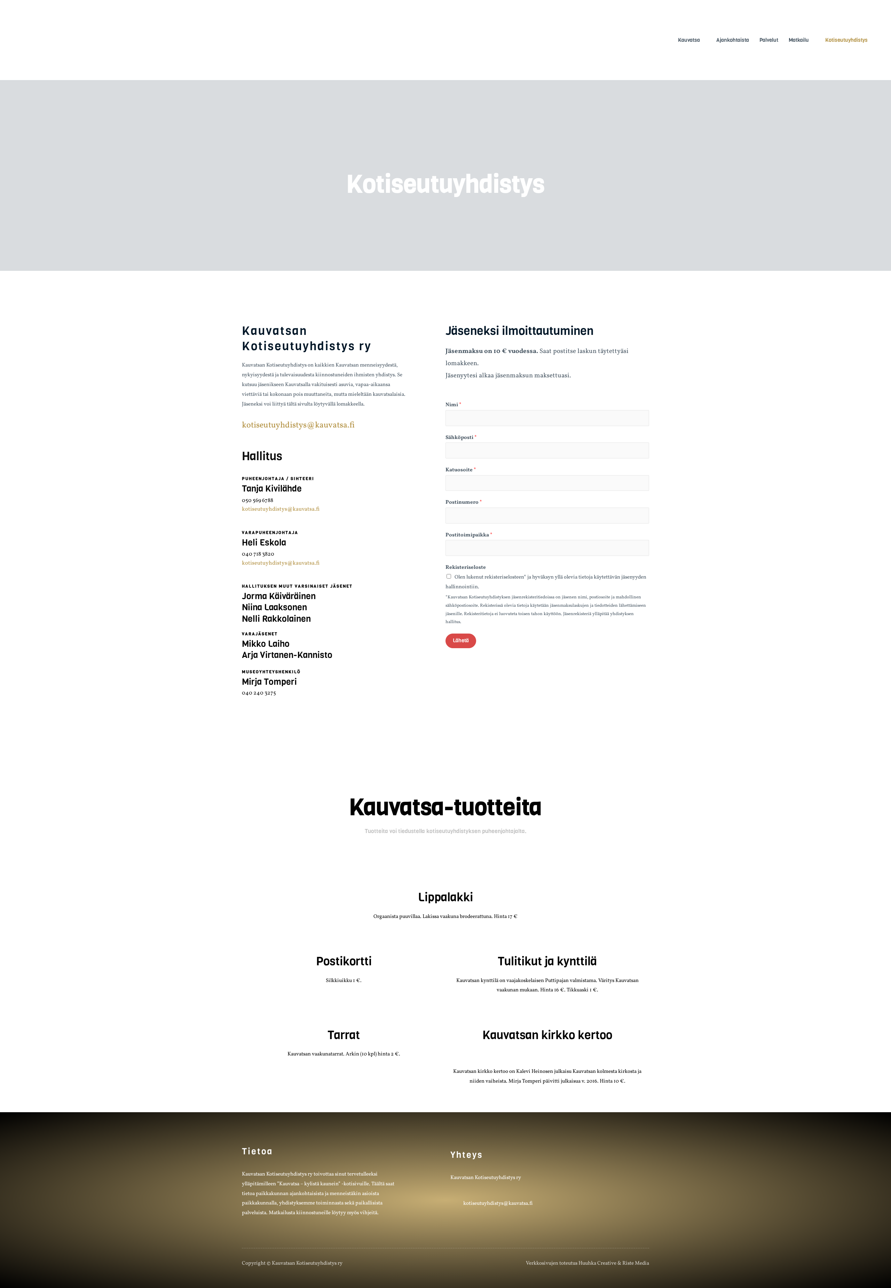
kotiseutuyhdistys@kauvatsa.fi (298, 425)
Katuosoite (461, 470)
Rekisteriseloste (466, 567)
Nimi (454, 405)
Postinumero (464, 502)
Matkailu (799, 40)
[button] (455, 1015)
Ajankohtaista (732, 40)
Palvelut (768, 40)
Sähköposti (461, 437)
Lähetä (461, 640)
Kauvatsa (689, 40)
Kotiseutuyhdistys (846, 40)
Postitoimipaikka (469, 535)
